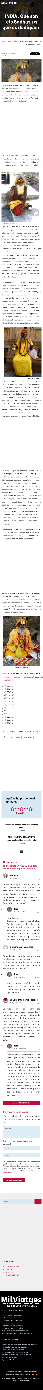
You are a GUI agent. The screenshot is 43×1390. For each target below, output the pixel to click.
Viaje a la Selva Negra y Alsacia (13, 1349)
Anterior (21, 827)
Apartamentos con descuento (12, 1325)
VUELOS (9, 1269)
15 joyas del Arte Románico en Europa (15, 1360)
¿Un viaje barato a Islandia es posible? (15, 1347)
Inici (3, 41)
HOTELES (9, 1272)
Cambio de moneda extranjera (12, 1328)
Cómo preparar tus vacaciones (12, 1315)
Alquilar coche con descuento (12, 1320)
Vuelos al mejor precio (9, 1318)
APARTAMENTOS (12, 1275)
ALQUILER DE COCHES (14, 1266)
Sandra (14, 875)
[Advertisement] (21, 129)
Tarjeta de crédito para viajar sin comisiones (17, 1333)
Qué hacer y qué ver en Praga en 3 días (15, 1352)
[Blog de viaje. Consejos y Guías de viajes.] (18, 3)
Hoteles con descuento (10, 1323)
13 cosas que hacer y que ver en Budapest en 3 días (19, 1344)
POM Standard (25, 1380)
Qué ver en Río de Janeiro (10, 1357)
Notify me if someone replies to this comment (18, 1142)
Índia (16, 41)
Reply (38, 879)
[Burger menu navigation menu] (40, 3)
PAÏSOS (9, 41)
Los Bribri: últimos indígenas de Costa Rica (16, 1354)
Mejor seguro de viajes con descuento (15, 1330)
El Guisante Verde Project (24, 999)
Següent (21, 839)
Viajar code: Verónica (21, 946)
